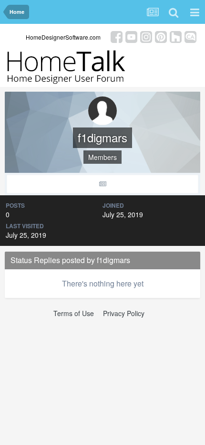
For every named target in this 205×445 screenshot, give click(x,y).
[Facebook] (117, 36)
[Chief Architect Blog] (190, 36)
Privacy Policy (123, 313)
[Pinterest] (161, 36)
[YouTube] (131, 36)
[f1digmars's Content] (102, 184)
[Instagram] (146, 36)
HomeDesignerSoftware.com (63, 37)
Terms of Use (73, 313)
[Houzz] (176, 36)
